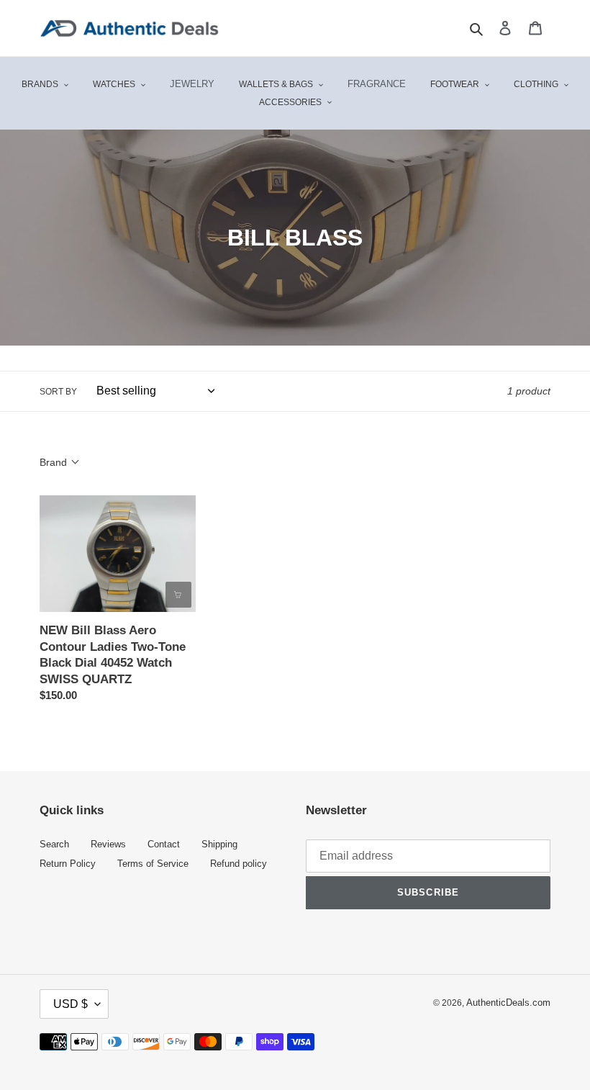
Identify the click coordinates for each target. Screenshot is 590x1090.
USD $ (70, 1004)
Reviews (108, 844)
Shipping (219, 844)
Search (54, 844)
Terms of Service (153, 864)
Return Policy (68, 864)
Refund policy (238, 864)
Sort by (58, 392)
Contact (164, 844)
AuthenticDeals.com (508, 1003)
